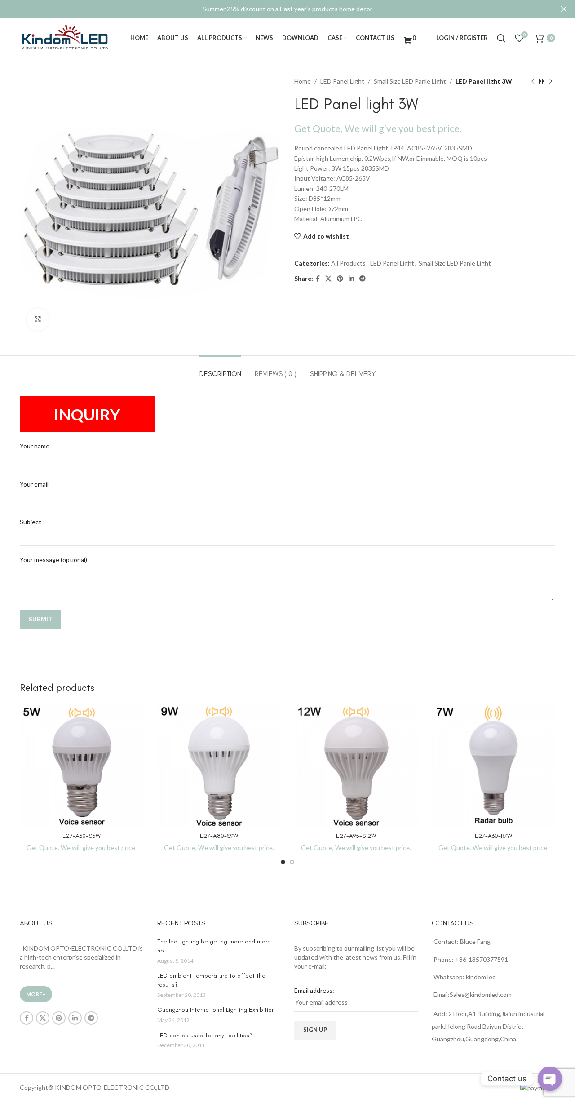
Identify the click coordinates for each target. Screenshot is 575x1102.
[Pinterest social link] (340, 279)
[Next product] (550, 81)
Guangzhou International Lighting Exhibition (216, 1009)
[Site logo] (65, 37)
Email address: (314, 990)
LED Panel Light (342, 81)
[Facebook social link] (318, 279)
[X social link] (328, 279)
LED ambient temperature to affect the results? (211, 980)
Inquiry (87, 414)
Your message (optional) (53, 559)
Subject (30, 522)
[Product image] (82, 766)
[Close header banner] (564, 9)
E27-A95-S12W (356, 836)
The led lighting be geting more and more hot (214, 946)
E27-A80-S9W (219, 836)
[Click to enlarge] (38, 319)
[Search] (501, 38)
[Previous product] (532, 81)
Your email (34, 484)
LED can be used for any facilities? (204, 1035)
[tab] (220, 369)
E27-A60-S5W (81, 836)
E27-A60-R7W (493, 836)
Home (302, 81)
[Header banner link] (274, 9)
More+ (36, 994)
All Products (348, 263)
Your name (34, 446)
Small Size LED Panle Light (410, 81)
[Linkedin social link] (351, 279)
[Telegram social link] (362, 279)
